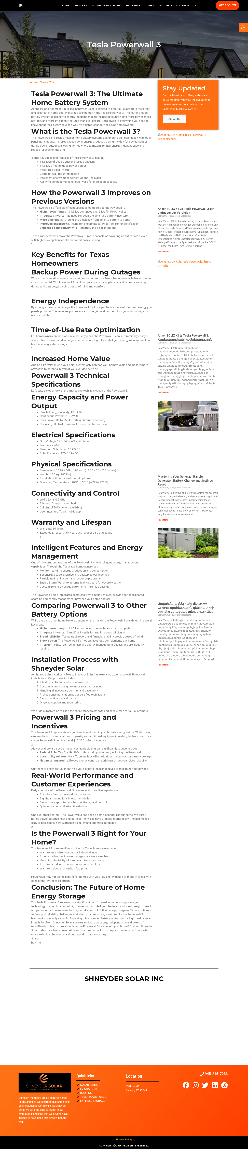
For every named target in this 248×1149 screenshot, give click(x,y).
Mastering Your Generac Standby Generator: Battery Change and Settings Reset (185, 480)
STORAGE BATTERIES (106, 5)
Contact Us (187, 5)
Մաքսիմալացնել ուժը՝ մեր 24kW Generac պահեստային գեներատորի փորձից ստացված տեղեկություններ (186, 607)
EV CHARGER (134, 5)
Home (66, 5)
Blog (170, 5)
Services (81, 5)
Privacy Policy (124, 1139)
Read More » (163, 252)
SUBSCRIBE (174, 118)
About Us (154, 5)
